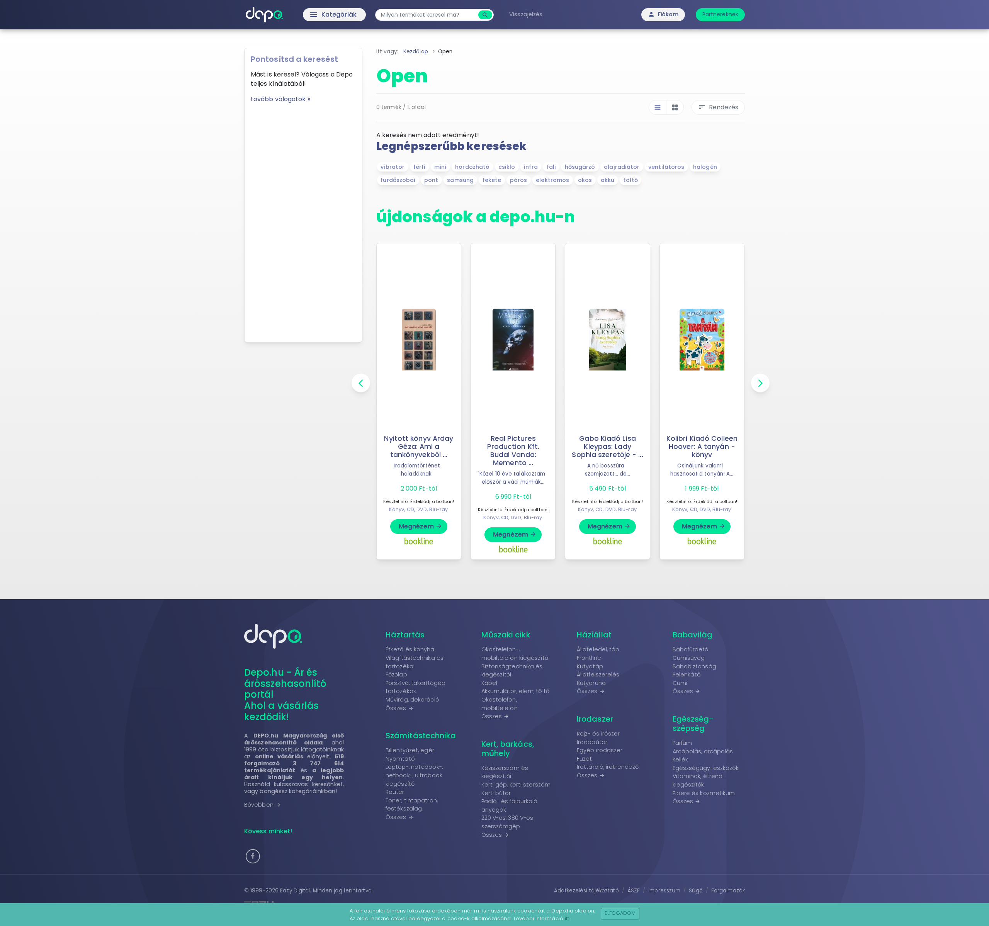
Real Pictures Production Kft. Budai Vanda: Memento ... (513, 450)
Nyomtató (400, 759)
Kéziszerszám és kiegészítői (504, 772)
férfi (419, 167)
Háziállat (594, 634)
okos (585, 180)
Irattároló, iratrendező (608, 767)
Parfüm (682, 743)
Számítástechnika (421, 735)
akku (607, 180)
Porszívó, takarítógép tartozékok (415, 687)
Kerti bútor (496, 793)
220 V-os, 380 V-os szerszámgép (507, 822)
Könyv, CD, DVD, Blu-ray (418, 509)
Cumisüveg (689, 658)
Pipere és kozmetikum (704, 793)
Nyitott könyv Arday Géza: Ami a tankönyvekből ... (418, 446)
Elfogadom (620, 913)
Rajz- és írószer (598, 733)
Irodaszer (595, 719)
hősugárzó (580, 167)
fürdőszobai (398, 180)
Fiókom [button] (663, 14)
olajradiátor (621, 167)
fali (551, 167)
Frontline (589, 658)
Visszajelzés (525, 14)
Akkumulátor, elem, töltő (515, 691)
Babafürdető (691, 649)
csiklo (506, 167)
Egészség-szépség (693, 724)
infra (531, 167)
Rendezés (718, 107)
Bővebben (262, 805)
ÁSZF (633, 890)
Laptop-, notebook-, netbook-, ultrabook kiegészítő (414, 775)
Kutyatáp (590, 666)
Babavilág (693, 634)
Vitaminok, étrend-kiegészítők (699, 780)
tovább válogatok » (280, 99)
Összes (400, 708)
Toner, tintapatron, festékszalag (412, 805)
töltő (630, 180)
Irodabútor (592, 742)
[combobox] (428, 14)
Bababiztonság (694, 666)
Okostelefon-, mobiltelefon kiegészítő (514, 654)
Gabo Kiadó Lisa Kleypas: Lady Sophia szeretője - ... (607, 446)
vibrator (392, 167)
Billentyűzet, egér (410, 750)
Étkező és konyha (410, 649)
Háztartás (405, 634)
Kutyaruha (591, 683)
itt (567, 918)
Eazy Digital (295, 890)
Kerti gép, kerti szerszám (516, 784)
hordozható (472, 167)
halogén (705, 167)
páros (518, 180)
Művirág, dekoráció (412, 699)
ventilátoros (666, 167)
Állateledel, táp (598, 649)
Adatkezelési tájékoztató (586, 890)
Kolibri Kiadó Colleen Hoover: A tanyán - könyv (702, 446)
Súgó (695, 890)
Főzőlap (396, 674)
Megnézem (420, 526)
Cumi (680, 683)
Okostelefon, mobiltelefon (499, 704)
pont (431, 180)
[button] (253, 856)
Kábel (489, 683)
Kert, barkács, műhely (507, 749)
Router (395, 792)
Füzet (584, 759)
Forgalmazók (728, 890)
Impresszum (664, 890)
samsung (460, 180)
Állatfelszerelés (598, 674)
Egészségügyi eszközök (706, 768)
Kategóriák (317, 14)
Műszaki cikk (505, 634)
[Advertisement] (303, 220)
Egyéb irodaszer (600, 750)
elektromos (552, 180)
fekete (492, 180)
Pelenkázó (687, 674)
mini (440, 167)
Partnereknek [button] (720, 14)
